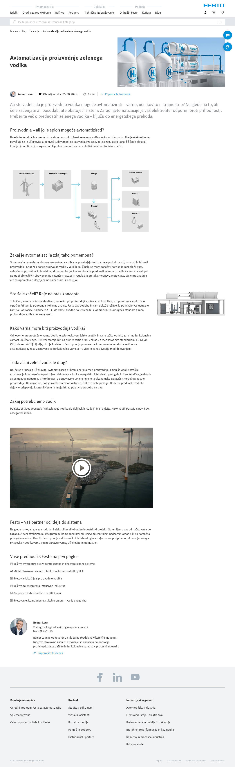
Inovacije (34, 31)
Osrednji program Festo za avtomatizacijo (35, 707)
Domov (14, 31)
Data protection (174, 760)
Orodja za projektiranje (37, 12)
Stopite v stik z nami (80, 707)
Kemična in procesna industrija (145, 737)
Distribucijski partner (81, 737)
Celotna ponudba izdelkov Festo (30, 722)
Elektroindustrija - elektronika (144, 715)
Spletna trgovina (20, 715)
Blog (158, 12)
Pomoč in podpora (79, 729)
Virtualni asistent (78, 715)
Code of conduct (217, 760)
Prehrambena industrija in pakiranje (148, 722)
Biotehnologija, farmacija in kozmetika (150, 729)
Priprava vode (134, 744)
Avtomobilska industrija (141, 707)
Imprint (159, 760)
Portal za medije (78, 722)
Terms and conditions (195, 760)
